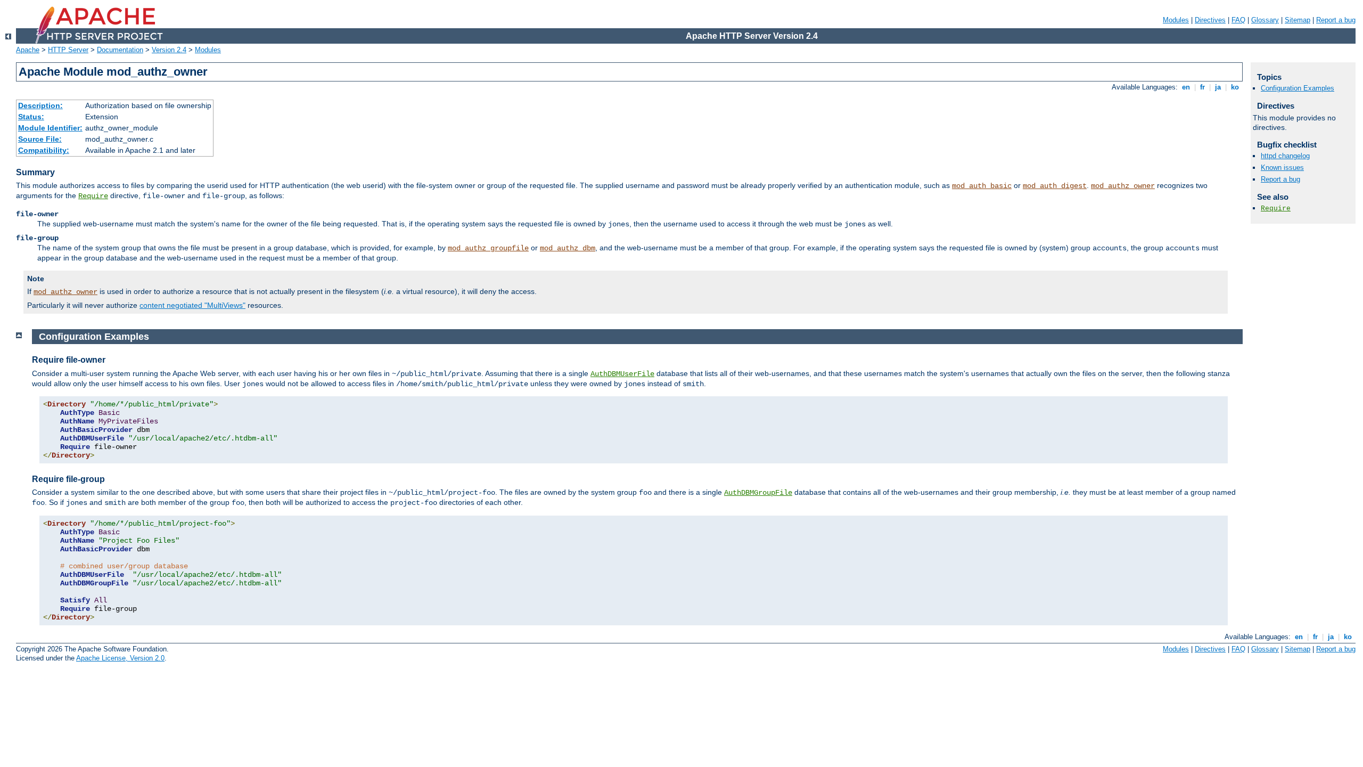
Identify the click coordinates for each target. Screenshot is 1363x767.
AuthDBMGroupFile (758, 492)
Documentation (120, 50)
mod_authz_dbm (567, 248)
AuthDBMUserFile (622, 374)
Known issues (1282, 168)
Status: (31, 116)
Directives (1210, 20)
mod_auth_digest (1055, 186)
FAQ (1238, 20)
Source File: (40, 139)
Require (93, 196)
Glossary (1265, 20)
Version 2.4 (169, 50)
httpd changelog (1285, 156)
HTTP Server (68, 50)
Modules (1176, 20)
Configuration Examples (1297, 88)
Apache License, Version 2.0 (120, 658)
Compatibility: (43, 150)
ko (1235, 87)
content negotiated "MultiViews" (192, 305)
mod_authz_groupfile (488, 248)
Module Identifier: (50, 128)
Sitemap (1297, 20)
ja (1218, 87)
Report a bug (1336, 20)
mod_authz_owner (1123, 186)
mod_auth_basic (982, 186)
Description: (40, 105)
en (1186, 87)
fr (1202, 87)
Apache (27, 50)
